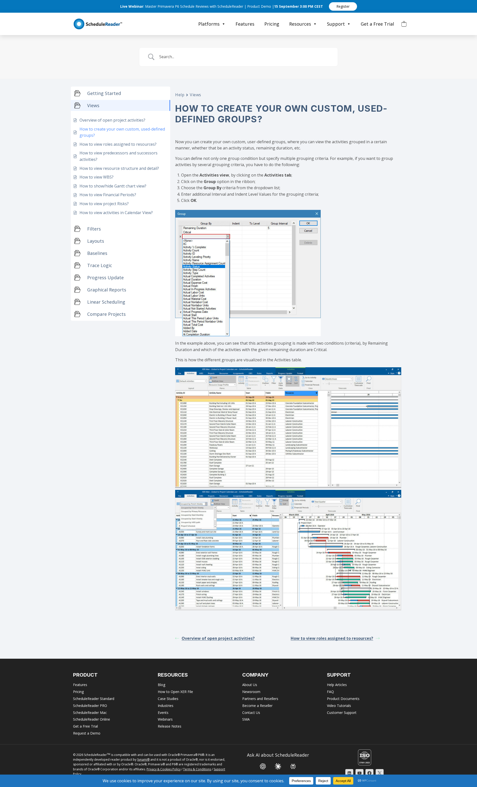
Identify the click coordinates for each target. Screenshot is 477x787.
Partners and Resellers (260, 698)
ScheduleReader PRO (90, 705)
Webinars (165, 719)
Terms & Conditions (197, 769)
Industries (165, 705)
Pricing (271, 24)
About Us (249, 684)
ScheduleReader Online (91, 719)
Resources (300, 24)
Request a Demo (86, 733)
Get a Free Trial (377, 24)
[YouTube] (359, 773)
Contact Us (251, 712)
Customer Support (342, 712)
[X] (380, 773)
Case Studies (168, 698)
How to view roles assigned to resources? (332, 638)
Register (343, 6)
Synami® (143, 759)
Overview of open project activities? (218, 638)
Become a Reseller (257, 705)
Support (336, 24)
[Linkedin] (349, 773)
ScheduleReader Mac (90, 712)
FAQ (330, 691)
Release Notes (169, 726)
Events (163, 712)
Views (195, 94)
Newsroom (251, 691)
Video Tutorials (339, 705)
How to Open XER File (175, 691)
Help (179, 94)
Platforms (209, 24)
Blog (161, 684)
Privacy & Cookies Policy (164, 769)
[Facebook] (369, 773)
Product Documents (343, 698)
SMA (246, 719)
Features (245, 24)
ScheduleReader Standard (93, 698)
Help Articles (337, 684)
